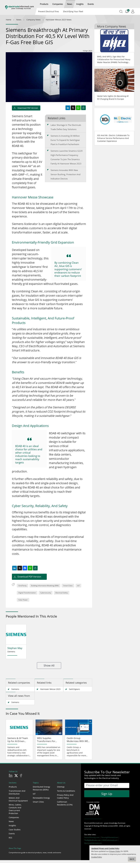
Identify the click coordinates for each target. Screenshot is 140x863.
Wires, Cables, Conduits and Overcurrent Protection (15, 809)
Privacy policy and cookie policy (65, 796)
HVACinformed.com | (110, 840)
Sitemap (61, 786)
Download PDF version (28, 108)
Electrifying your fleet (73, 11)
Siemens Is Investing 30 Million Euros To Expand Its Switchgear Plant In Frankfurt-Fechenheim (65, 140)
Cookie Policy (96, 857)
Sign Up (106, 794)
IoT (78, 585)
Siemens (15, 689)
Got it (132, 859)
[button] (44, 4)
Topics (36, 782)
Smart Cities (68, 585)
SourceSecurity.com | (92, 837)
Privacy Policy (114, 851)
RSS (10, 837)
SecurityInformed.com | (110, 837)
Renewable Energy (41, 798)
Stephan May (14, 648)
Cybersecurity (45, 593)
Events (12, 833)
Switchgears (74, 689)
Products (13, 786)
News (11, 821)
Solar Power (23, 600)
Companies (14, 817)
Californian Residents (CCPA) (64, 803)
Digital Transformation (27, 593)
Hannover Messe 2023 (50, 689)
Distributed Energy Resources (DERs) (41, 788)
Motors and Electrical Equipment (18, 799)
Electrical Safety (62, 593)
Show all (49, 665)
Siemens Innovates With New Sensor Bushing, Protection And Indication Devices (65, 174)
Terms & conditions (66, 791)
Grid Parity (22, 585)
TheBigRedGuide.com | (93, 840)
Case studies (15, 829)
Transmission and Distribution (17, 792)
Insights (12, 825)
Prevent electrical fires (48, 11)
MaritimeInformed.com (93, 843)
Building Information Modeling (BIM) (45, 585)
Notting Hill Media (100, 826)
